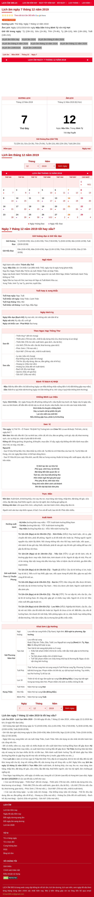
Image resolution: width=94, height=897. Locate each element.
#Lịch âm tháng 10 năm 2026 (44, 43)
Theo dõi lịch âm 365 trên (24, 15)
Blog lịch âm (8, 853)
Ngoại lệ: (6, 448)
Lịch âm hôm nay (10, 810)
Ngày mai (86, 149)
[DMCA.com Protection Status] (10, 878)
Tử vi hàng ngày (10, 838)
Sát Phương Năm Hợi (9, 656)
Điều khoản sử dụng (11, 874)
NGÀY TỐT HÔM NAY (47, 3)
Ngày (24, 703)
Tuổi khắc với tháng (11, 305)
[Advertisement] (47, 79)
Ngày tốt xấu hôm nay (12, 814)
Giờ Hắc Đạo (8, 251)
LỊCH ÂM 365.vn (9, 3)
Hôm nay (47, 149)
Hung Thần (7, 692)
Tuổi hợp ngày (9, 296)
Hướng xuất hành (11, 525)
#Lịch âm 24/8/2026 (32, 48)
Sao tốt (6, 344)
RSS (5, 849)
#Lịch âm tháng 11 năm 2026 (73, 43)
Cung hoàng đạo (10, 846)
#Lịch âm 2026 (29, 39)
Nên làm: (6, 435)
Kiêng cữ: (7, 442)
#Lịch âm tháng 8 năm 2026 (51, 39)
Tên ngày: (7, 429)
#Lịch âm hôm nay (10, 39)
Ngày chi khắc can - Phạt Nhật (16, 324)
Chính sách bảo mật (11, 870)
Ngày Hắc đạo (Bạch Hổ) (13, 317)
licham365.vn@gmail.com (13, 894)
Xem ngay (62, 166)
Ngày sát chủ (8, 320)
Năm (47, 161)
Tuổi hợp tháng (9, 302)
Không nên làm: (10, 505)
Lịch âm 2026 (8, 825)
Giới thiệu (7, 866)
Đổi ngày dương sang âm (13, 817)
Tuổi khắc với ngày (11, 299)
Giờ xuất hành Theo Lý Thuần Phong (9, 576)
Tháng (31, 161)
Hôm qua (7, 149)
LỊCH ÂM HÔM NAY (29, 3)
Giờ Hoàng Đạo (10, 242)
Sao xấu (6, 365)
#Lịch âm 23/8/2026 (11, 48)
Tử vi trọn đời (8, 842)
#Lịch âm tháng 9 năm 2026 (15, 43)
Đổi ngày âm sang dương (13, 821)
